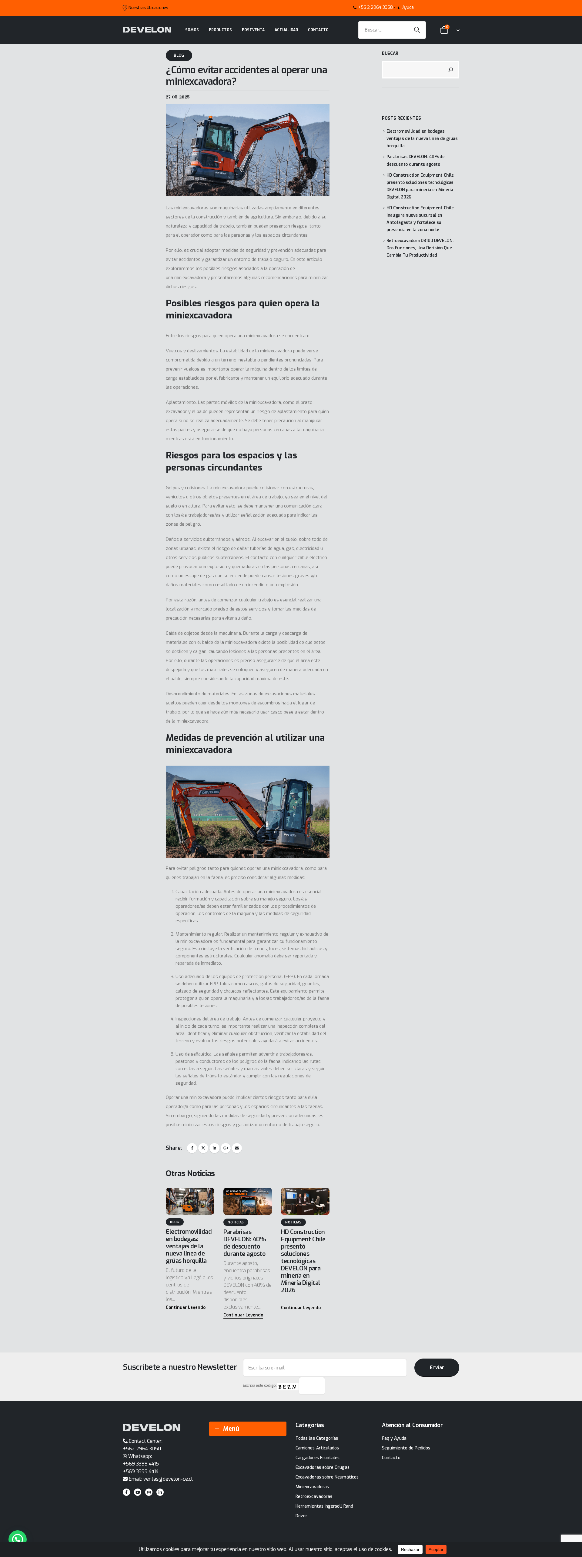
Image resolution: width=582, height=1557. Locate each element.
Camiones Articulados (317, 1448)
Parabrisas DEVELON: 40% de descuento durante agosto (244, 1243)
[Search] (417, 30)
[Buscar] (450, 69)
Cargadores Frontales (318, 1458)
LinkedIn (214, 1148)
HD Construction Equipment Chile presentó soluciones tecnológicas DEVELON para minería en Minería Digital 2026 (303, 1261)
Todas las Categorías (317, 1438)
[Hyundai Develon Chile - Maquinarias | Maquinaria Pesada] (147, 30)
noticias (236, 1222)
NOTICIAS (293, 1222)
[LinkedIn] (160, 1492)
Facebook (192, 1148)
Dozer (301, 1516)
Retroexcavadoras (314, 1496)
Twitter (203, 1148)
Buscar (390, 53)
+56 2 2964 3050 (375, 7)
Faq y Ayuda (394, 1438)
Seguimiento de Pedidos (406, 1448)
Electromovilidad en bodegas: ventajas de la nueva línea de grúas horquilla (189, 1246)
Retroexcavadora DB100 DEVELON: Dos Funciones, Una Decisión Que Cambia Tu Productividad (420, 248)
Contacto (318, 30)
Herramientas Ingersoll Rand (324, 1506)
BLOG (179, 55)
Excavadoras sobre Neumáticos (327, 1477)
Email (237, 1148)
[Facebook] (126, 1492)
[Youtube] (137, 1492)
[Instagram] (148, 1492)
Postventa (253, 30)
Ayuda (408, 7)
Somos (192, 30)
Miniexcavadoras (312, 1487)
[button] (186, 1308)
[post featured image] (190, 1201)
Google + (226, 1148)
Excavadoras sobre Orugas (323, 1467)
